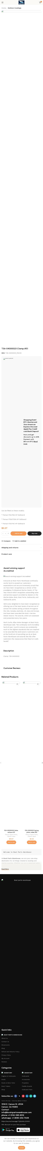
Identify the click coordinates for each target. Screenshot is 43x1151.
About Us (5, 1038)
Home (4, 8)
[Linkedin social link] (27, 1096)
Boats (4, 1079)
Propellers (25, 1083)
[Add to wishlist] (17, 684)
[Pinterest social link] (23, 1096)
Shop (3, 1089)
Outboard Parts (27, 1089)
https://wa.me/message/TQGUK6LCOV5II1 (16, 1121)
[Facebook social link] (15, 1096)
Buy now (34, 533)
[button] (11, 842)
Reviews (4, 1062)
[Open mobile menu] (2, 2)
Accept (21, 1147)
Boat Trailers (6, 1086)
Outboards (25, 1076)
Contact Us (5, 1041)
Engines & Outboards (9, 1076)
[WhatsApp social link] (30, 1096)
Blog (3, 1048)
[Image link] (22, 953)
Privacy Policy (6, 1055)
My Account (5, 1058)
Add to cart (18, 533)
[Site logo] (21, 2)
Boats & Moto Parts (8, 1083)
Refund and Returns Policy (10, 1051)
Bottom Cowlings (14, 8)
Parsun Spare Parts (11, 834)
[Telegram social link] (34, 1096)
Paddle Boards (27, 1086)
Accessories (26, 1079)
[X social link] (19, 1096)
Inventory (28, 1073)
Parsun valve (11, 836)
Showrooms (6, 1045)
